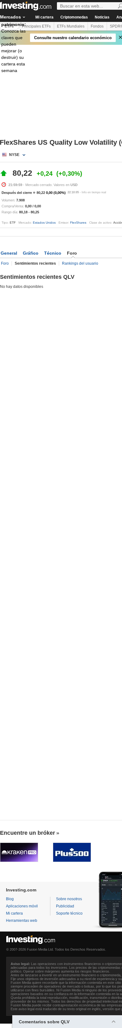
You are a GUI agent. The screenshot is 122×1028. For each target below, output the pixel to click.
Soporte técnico (69, 913)
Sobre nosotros (69, 899)
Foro (5, 263)
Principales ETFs (36, 26)
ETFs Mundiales (70, 26)
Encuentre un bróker (27, 833)
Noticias (102, 17)
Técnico (52, 253)
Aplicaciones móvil (22, 906)
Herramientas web (21, 920)
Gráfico (30, 253)
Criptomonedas (74, 17)
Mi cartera (44, 17)
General (9, 253)
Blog (10, 899)
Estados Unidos (44, 222)
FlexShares (78, 222)
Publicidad (65, 906)
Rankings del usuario (80, 263)
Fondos (97, 26)
